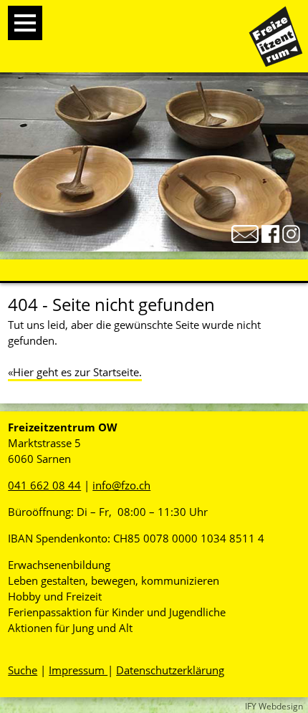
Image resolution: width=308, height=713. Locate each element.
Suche (22, 670)
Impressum (78, 670)
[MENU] (25, 23)
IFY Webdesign (274, 706)
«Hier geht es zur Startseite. (75, 372)
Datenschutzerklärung (170, 670)
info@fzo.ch (121, 485)
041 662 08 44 (44, 485)
